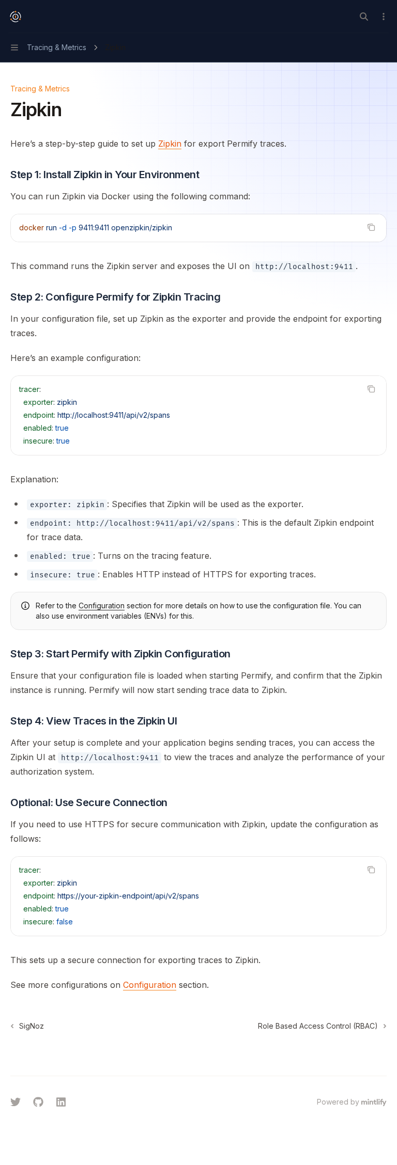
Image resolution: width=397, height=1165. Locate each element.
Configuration (102, 605)
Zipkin (169, 143)
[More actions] (383, 16)
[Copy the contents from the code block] (371, 227)
